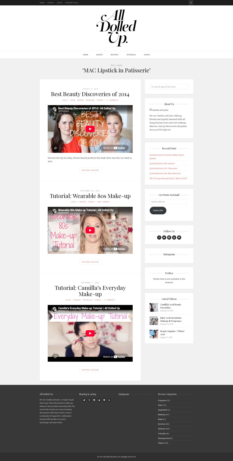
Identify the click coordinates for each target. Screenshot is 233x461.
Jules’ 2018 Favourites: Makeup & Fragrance (171, 319)
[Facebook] (159, 237)
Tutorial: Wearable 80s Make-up (90, 195)
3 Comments (109, 300)
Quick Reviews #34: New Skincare (165, 173)
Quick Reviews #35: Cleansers (163, 168)
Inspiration (162, 410)
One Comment (104, 202)
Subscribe (158, 210)
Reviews (114, 54)
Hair (73, 100)
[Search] (191, 2)
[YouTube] (174, 237)
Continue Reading (90, 170)
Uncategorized (164, 438)
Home (42, 3)
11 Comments (112, 100)
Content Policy (71, 3)
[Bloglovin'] (179, 237)
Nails (160, 419)
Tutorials (131, 54)
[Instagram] (169, 237)
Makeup (80, 100)
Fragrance (162, 400)
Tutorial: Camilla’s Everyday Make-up (90, 291)
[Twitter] (164, 237)
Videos (147, 54)
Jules (65, 100)
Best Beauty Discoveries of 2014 (90, 94)
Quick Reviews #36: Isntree (162, 163)
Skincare (90, 100)
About (59, 3)
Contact (50, 3)
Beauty (99, 54)
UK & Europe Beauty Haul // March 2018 (168, 178)
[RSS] (109, 400)
